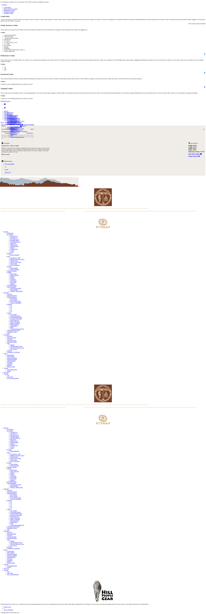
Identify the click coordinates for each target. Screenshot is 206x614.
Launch (9, 119)
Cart (8, 121)
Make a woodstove (15, 131)
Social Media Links (12, 118)
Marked (12, 345)
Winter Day (13, 243)
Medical (12, 276)
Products (6, 111)
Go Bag (12, 250)
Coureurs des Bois (11, 340)
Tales (8, 343)
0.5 (11, 305)
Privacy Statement (8, 610)
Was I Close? (13, 130)
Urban (12, 252)
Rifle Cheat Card (14, 320)
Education (6, 112)
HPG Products (10, 356)
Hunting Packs (14, 260)
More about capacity (195, 154)
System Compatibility (15, 303)
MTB (11, 135)
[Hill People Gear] (5, 101)
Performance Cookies (9, 10)
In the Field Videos (12, 342)
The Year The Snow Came (17, 128)
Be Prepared (13, 281)
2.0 (11, 310)
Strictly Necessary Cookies (11, 9)
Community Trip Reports (13, 352)
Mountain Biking (14, 240)
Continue (4, 4)
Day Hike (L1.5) (14, 239)
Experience (7, 114)
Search (24, 126)
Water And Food (14, 275)
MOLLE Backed (14, 269)
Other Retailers (14, 289)
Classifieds (10, 363)
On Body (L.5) (14, 236)
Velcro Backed (14, 268)
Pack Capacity (14, 300)
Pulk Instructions (14, 133)
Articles (9, 313)
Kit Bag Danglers (14, 255)
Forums (19, 124)
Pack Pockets (13, 263)
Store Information (11, 287)
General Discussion (12, 119)
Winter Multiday (14, 246)
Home (2, 122)
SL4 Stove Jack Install (16, 318)
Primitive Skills (11, 128)
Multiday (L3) (13, 244)
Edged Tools (13, 274)
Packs (8, 256)
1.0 (11, 307)
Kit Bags (9, 253)
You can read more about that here (74, 211)
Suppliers (9, 350)
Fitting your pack (194, 156)
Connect (6, 117)
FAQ (2, 124)
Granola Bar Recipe (15, 316)
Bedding (12, 284)
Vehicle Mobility (11, 361)
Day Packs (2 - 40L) (15, 258)
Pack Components (15, 265)
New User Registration (13, 378)
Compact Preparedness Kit (17, 137)
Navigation (13, 279)
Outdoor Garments (12, 271)
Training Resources (12, 295)
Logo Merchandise (12, 285)
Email (6, 124)
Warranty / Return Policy (16, 291)
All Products (10, 112)
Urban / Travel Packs (15, 262)
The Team (9, 339)
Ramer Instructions (15, 321)
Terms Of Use (7, 607)
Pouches (9, 266)
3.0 (11, 311)
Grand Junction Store (15, 288)
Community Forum (12, 332)
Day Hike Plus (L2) (15, 242)
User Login (10, 377)
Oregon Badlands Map (16, 317)
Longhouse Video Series (13, 330)
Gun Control (13, 314)
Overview (9, 114)
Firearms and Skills (12, 121)
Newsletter (29, 124)
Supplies (9, 272)
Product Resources (12, 297)
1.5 (11, 308)
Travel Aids (13, 282)
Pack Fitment (13, 298)
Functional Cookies (9, 11)
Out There (9, 362)
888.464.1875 (12, 124)
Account (6, 119)
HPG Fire (6, 118)
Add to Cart (30, 133)
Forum (5, 115)
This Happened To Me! (16, 346)
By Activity (10, 234)
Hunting (12, 247)
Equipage (9, 304)
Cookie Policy (7, 7)
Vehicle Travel (14, 249)
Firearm (12, 278)
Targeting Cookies (8, 13)
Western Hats (13, 134)
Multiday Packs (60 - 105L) (17, 259)
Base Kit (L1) (13, 237)
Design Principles (11, 337)
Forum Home (10, 117)
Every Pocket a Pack (15, 301)
